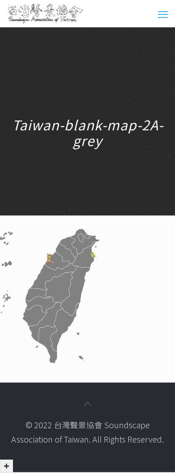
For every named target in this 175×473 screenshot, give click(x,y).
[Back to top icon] (87, 403)
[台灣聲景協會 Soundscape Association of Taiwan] (45, 13)
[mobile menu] (163, 13)
